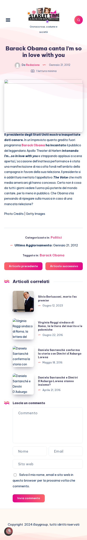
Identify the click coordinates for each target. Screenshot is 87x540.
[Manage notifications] (9, 530)
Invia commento (28, 498)
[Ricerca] (78, 20)
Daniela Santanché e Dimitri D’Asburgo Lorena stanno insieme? (58, 381)
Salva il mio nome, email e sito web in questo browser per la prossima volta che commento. (44, 480)
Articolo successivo (64, 266)
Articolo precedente (23, 266)
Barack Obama (52, 255)
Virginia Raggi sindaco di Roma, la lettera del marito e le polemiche (60, 326)
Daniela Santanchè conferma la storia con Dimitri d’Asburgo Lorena (60, 353)
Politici (56, 237)
